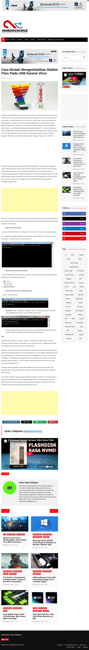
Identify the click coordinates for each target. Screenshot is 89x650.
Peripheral (68, 310)
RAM (73, 318)
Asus (80, 259)
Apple (35, 608)
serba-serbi (68, 322)
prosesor (80, 314)
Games (6, 574)
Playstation (68, 314)
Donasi (79, 647)
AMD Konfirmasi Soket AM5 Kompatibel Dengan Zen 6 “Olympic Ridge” (44, 579)
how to (66, 286)
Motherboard (37, 574)
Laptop (26, 39)
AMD (72, 255)
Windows (46, 537)
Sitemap (85, 647)
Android (81, 255)
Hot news (81, 282)
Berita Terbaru (11, 534)
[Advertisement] (29, 151)
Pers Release (20, 534)
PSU (66, 318)
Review (19, 39)
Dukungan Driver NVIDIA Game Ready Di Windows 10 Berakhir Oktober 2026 (44, 543)
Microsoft (81, 294)
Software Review (70, 326)
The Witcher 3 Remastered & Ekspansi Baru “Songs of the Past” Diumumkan (14, 579)
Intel (74, 286)
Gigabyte (68, 279)
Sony (81, 326)
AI (4, 534)
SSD (67, 330)
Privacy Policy (70, 647)
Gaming (81, 275)
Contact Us (82, 645)
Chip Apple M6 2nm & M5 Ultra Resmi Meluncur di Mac (43, 616)
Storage (79, 330)
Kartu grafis (69, 290)
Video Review (41, 39)
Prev (6, 511)
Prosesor (46, 611)
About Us (60, 645)
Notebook (68, 302)
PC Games (13, 574)
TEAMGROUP (69, 334)
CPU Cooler (80, 271)
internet (82, 286)
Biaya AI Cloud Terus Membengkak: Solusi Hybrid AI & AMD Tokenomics (14, 540)
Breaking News (47, 534)
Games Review (69, 275)
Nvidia (80, 302)
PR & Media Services (71, 645)
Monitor (67, 298)
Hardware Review (69, 282)
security (81, 318)
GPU (5, 611)
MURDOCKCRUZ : (33, 431)
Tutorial (32, 39)
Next (53, 511)
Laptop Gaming (69, 294)
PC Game (80, 306)
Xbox (80, 338)
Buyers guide (68, 271)
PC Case (68, 306)
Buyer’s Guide (10, 39)
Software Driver (37, 537)
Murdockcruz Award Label (56, 39)
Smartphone (80, 322)
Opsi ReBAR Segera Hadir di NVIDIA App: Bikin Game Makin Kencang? (14, 616)
